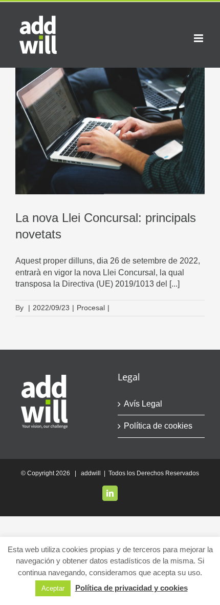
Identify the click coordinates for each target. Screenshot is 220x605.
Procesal (91, 308)
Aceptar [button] (52, 588)
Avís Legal (143, 403)
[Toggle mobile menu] (199, 38)
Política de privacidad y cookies (131, 587)
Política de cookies (158, 425)
